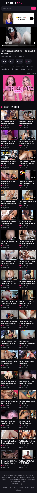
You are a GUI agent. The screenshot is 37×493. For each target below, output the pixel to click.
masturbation (5, 69)
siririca (30, 69)
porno (18, 67)
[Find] (33, 8)
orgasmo (23, 69)
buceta (17, 69)
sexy (22, 67)
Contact (5, 487)
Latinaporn (18, 490)
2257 (10, 487)
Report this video (31, 73)
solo (12, 69)
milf (27, 67)
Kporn (32, 487)
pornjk (14, 3)
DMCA (14, 487)
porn (13, 67)
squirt (31, 67)
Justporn (20, 487)
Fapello (27, 487)
